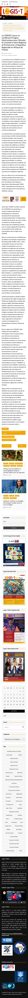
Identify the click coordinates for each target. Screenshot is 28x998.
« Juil (4, 715)
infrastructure (19, 801)
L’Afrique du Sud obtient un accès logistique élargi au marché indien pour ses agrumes (13, 470)
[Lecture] (4, 902)
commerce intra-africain (14, 790)
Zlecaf (20, 850)
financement (19, 797)
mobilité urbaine (18, 818)
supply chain (8, 826)
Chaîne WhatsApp (13, 1)
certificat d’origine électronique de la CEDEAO (12, 432)
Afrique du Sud (19, 463)
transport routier (10, 850)
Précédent (7, 445)
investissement (9, 804)
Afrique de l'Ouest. (14, 769)
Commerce (14, 55)
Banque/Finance (18, 776)
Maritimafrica (5, 1)
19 (11, 701)
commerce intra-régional (9, 439)
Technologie (19, 829)
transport (20, 833)
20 (14, 701)
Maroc (7, 818)
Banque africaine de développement (14, 779)
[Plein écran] (24, 902)
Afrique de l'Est (14, 765)
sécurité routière (19, 826)
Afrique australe (14, 758)
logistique (19, 808)
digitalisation (19, 794)
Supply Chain (13, 498)
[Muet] (22, 902)
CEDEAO (5, 428)
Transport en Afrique (14, 840)
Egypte (17, 495)
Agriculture (6, 465)
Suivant (21, 445)
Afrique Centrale (14, 762)
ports (21, 822)
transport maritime (14, 847)
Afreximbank (9, 755)
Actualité (10, 55)
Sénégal (8, 829)
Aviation (8, 776)
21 (17, 701)
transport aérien (14, 836)
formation (8, 801)
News (6, 822)
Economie (8, 797)
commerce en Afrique (8, 436)
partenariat (14, 822)
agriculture (19, 772)
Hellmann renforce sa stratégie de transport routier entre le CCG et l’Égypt (13, 503)
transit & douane (10, 833)
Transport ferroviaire (14, 843)
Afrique (20, 755)
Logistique (20, 465)
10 (4, 698)
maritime (20, 815)
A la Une (5, 55)
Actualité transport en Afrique (14, 751)
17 (4, 701)
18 (8, 701)
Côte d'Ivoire (9, 794)
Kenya (20, 804)
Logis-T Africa (9, 808)
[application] (14, 897)
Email (4, 521)
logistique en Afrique (14, 811)
